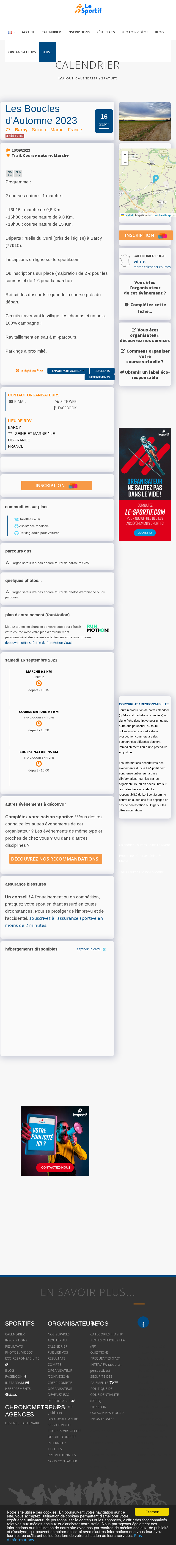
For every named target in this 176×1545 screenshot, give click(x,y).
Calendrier (51, 32)
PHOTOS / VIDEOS (19, 1352)
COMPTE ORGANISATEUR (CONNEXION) (60, 1370)
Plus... (47, 52)
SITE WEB (68, 401)
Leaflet (128, 215)
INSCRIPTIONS (16, 1340)
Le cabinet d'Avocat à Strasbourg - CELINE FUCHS (106, 1467)
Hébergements (99, 377)
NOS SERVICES (59, 1334)
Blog (159, 32)
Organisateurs (22, 52)
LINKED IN (98, 1407)
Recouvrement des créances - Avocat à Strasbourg (152, 1437)
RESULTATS (14, 1346)
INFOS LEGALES (102, 1418)
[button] (156, 179)
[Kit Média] (55, 1141)
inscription (52, 485)
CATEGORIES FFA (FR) (106, 1334)
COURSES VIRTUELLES (64, 1431)
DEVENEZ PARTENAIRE (22, 1423)
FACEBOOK (67, 407)
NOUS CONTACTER (62, 1461)
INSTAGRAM (14, 1382)
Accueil (28, 32)
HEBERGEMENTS (18, 1388)
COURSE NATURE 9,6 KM (39, 711)
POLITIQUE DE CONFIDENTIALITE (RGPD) (104, 1394)
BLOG (9, 1370)
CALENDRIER (15, 1334)
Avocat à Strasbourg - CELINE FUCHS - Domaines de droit (106, 1449)
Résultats (105, 32)
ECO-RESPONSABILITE (22, 1358)
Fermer (152, 1511)
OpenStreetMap (160, 215)
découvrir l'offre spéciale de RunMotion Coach (39, 642)
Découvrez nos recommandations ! (56, 859)
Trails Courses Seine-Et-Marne (141, 872)
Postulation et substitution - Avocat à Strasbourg (154, 1455)
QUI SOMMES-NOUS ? (107, 1412)
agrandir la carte (89, 949)
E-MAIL (20, 401)
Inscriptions (79, 32)
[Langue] (12, 32)
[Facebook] (143, 1322)
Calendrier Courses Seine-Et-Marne (145, 845)
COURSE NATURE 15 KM (38, 752)
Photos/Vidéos (134, 32)
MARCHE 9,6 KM (39, 671)
